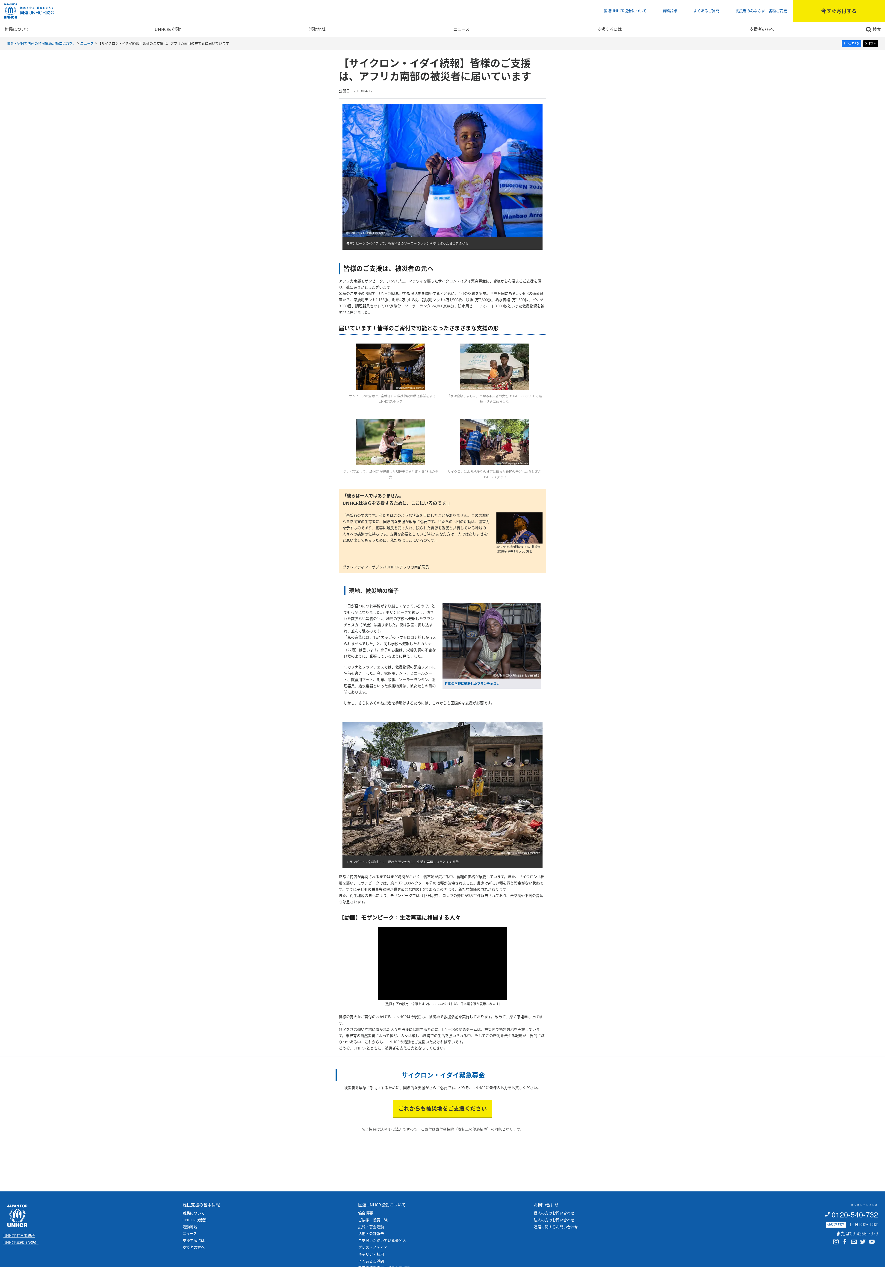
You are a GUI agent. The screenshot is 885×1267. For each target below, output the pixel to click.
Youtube (872, 1241)
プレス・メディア (372, 1247)
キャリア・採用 (371, 1254)
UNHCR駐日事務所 (19, 1235)
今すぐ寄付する (839, 10)
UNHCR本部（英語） (20, 1242)
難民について (17, 29)
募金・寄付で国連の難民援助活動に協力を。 (41, 43)
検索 (877, 29)
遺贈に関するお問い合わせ (556, 1226)
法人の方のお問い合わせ (554, 1220)
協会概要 (365, 1213)
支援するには (609, 29)
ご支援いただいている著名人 (382, 1240)
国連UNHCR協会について (625, 10)
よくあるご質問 (706, 10)
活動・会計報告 (371, 1233)
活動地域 (317, 29)
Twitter (863, 1241)
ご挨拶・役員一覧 (373, 1220)
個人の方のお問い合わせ (554, 1213)
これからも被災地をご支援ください (442, 1108)
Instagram (836, 1241)
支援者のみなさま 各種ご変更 (761, 10)
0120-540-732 (855, 1214)
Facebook (845, 1241)
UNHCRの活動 (168, 29)
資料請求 (670, 10)
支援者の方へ (761, 29)
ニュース (461, 29)
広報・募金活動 (371, 1226)
